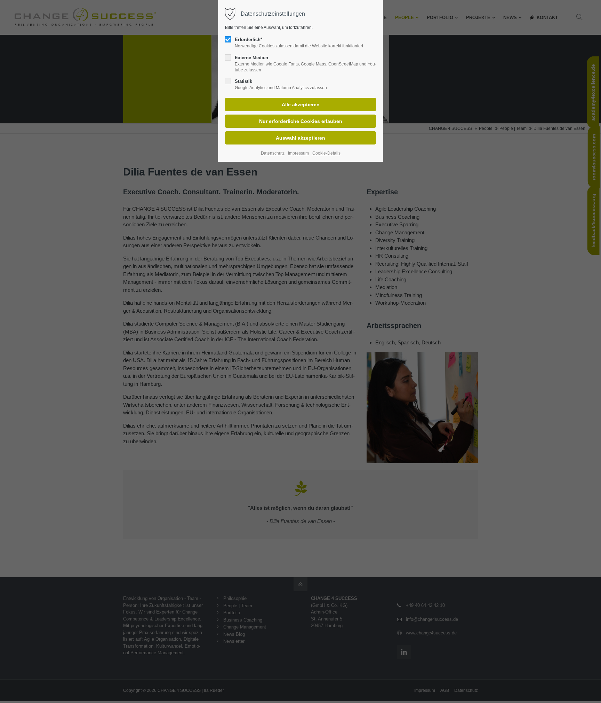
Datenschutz (273, 153)
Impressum (298, 153)
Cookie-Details (326, 153)
